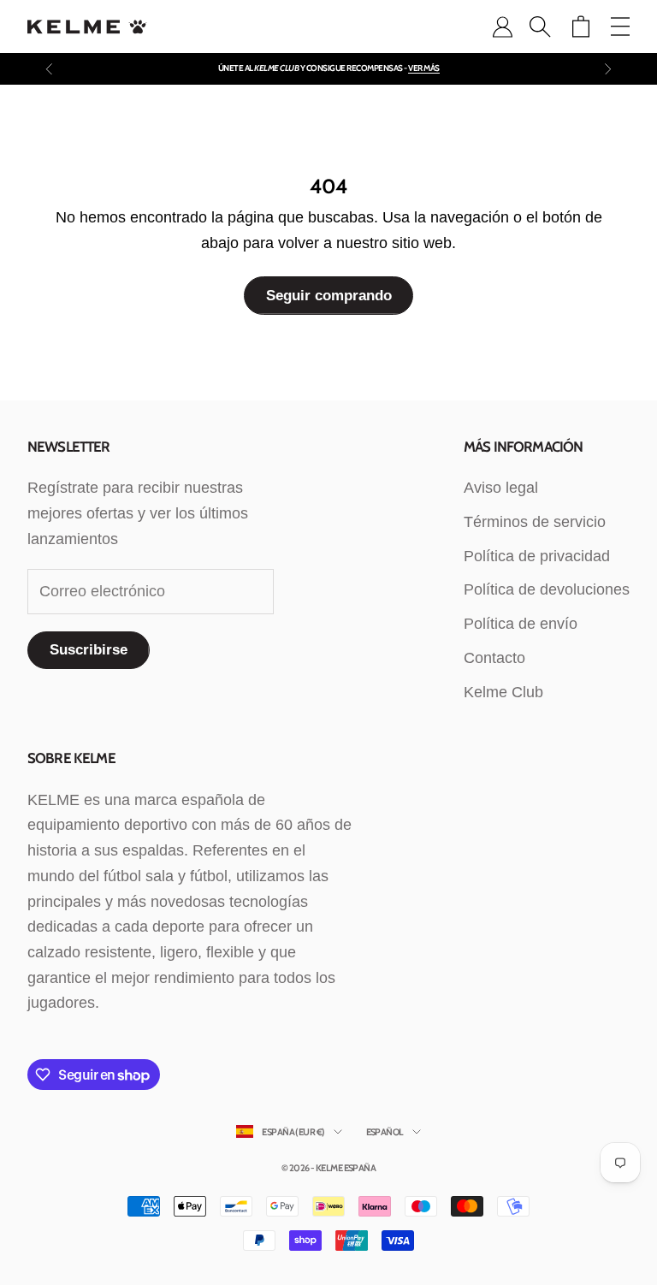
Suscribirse (88, 650)
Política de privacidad (537, 556)
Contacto (494, 657)
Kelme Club (503, 692)
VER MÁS (424, 68)
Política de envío (520, 623)
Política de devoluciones (547, 589)
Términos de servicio (535, 521)
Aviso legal (501, 487)
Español (385, 1132)
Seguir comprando (329, 295)
